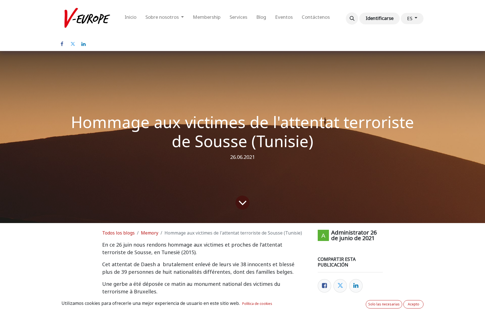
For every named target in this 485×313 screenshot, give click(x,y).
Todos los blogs (118, 233)
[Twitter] (72, 44)
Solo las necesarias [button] (384, 304)
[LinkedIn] (83, 44)
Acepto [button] (413, 304)
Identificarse (380, 18)
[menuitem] (130, 18)
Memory (149, 233)
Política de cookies (257, 304)
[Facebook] (62, 44)
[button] (352, 18)
